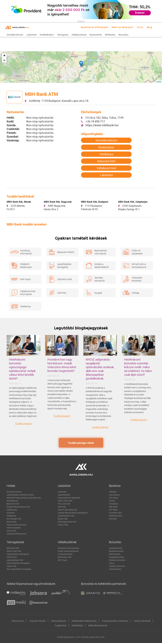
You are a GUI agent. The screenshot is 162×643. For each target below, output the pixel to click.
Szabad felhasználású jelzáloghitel (72, 512)
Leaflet (158, 81)
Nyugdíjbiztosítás (116, 557)
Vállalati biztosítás (117, 566)
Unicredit (113, 518)
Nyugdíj (98, 292)
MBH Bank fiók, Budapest (94, 201)
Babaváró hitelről (65, 252)
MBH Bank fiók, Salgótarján (132, 201)
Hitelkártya (106, 154)
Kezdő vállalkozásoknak (68, 551)
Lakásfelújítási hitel (66, 515)
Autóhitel (10, 512)
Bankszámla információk (100, 252)
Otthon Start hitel (65, 500)
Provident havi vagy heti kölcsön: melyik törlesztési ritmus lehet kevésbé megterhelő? (61, 365)
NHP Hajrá (25, 279)
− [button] (4, 60)
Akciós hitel (11, 521)
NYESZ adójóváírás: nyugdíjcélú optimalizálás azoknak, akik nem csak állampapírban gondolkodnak (100, 369)
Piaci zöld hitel (64, 503)
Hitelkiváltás (12, 509)
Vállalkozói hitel (106, 168)
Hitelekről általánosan (26, 266)
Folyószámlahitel (65, 554)
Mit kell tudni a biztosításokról (139, 266)
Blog (149, 27)
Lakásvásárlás (64, 494)
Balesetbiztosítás (116, 551)
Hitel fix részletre (14, 527)
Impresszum (18, 620)
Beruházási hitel (64, 557)
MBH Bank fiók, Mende (19, 201)
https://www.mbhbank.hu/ (102, 125)
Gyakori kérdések (142, 620)
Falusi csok (11, 566)
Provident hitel (115, 512)
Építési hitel (63, 518)
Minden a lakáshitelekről (101, 266)
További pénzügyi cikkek (81, 442)
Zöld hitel (61, 292)
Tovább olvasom (23, 423)
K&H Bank (113, 506)
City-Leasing (114, 494)
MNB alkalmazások (97, 625)
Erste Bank (113, 503)
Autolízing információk (26, 252)
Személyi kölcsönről (99, 279)
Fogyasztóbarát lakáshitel (69, 497)
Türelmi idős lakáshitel (67, 509)
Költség (135, 292)
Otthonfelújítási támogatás (18, 563)
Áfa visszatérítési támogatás (19, 569)
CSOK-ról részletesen (137, 252)
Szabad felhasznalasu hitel (18, 506)
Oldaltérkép (77, 625)
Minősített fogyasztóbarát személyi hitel (24, 497)
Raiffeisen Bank (115, 515)
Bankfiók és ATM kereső (94, 27)
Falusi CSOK (63, 524)
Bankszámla (106, 147)
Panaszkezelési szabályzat (115, 620)
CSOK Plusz (12, 557)
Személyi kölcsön (106, 140)
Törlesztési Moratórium (16, 533)
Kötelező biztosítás (117, 560)
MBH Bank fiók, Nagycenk (58, 201)
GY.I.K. (140, 27)
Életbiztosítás (115, 554)
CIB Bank (113, 491)
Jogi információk (37, 620)
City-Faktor (113, 497)
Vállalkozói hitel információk (27, 293)
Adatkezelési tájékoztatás (84, 620)
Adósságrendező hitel (67, 521)
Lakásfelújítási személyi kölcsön (20, 494)
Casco (111, 563)
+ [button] (4, 55)
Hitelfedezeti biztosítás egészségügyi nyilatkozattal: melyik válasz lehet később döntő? (22, 369)
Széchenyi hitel (64, 279)
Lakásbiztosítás (115, 548)
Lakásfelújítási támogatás (64, 266)
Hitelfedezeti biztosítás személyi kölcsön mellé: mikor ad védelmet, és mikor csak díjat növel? (138, 367)
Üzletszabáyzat (58, 620)
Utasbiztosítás (115, 569)
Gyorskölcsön (12, 500)
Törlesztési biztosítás (137, 279)
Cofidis (112, 500)
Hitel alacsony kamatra (17, 524)
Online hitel (11, 530)
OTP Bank (113, 509)
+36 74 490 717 (95, 121)
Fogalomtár (60, 625)
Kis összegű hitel (14, 518)
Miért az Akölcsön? (122, 27)
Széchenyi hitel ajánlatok (68, 548)
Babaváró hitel (106, 161)
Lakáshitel (106, 175)
